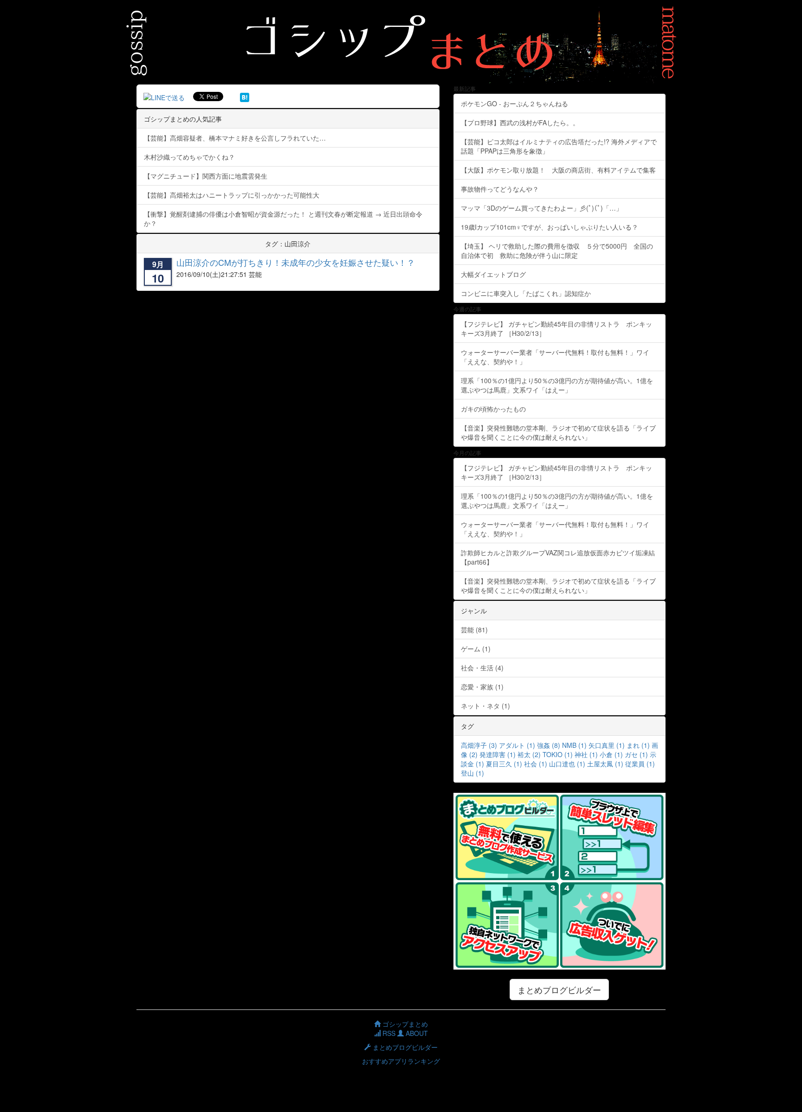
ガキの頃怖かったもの (493, 408)
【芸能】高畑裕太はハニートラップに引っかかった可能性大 (231, 194)
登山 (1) (472, 773)
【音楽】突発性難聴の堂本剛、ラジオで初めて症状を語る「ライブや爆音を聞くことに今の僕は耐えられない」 (558, 432)
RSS (388, 1033)
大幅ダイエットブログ (493, 274)
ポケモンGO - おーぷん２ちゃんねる (514, 103)
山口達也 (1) (567, 763)
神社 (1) (586, 754)
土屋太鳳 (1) (605, 763)
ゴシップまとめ (404, 1023)
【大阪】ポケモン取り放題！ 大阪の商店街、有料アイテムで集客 (561, 169)
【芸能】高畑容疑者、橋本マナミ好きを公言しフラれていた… (235, 137)
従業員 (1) (640, 763)
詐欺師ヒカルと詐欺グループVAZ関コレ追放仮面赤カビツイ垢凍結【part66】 (558, 557)
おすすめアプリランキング (401, 1061)
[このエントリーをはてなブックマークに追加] (244, 96)
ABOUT (416, 1033)
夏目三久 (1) (504, 763)
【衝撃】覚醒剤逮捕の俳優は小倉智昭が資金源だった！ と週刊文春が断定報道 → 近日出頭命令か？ (283, 218)
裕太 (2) (529, 754)
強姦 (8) (548, 745)
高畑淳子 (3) (479, 745)
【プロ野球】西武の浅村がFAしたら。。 (520, 122)
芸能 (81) (474, 629)
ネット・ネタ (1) (485, 705)
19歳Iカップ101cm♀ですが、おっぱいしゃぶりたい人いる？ (549, 226)
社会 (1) (535, 763)
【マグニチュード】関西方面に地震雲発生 (205, 175)
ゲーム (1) (476, 648)
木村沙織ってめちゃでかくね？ (189, 156)
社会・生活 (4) (482, 667)
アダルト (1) (517, 745)
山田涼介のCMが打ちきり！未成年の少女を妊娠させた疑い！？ (295, 262)
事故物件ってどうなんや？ (500, 188)
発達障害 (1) (497, 754)
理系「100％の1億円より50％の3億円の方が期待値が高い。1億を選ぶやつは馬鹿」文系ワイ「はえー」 (557, 385)
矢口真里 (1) (607, 745)
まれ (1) (638, 745)
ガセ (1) (636, 754)
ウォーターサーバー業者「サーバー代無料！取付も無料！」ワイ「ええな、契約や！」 (555, 356)
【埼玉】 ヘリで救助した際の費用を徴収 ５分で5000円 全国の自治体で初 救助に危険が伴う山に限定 (557, 250)
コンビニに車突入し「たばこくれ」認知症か (526, 293)
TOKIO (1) (558, 754)
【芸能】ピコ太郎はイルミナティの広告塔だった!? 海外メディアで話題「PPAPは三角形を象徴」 (559, 146)
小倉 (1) (611, 754)
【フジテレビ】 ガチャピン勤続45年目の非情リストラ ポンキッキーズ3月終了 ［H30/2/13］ (556, 328)
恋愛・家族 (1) (482, 686)
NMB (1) (574, 745)
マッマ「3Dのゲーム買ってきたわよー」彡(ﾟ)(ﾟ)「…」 (541, 207)
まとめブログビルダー (559, 989)
